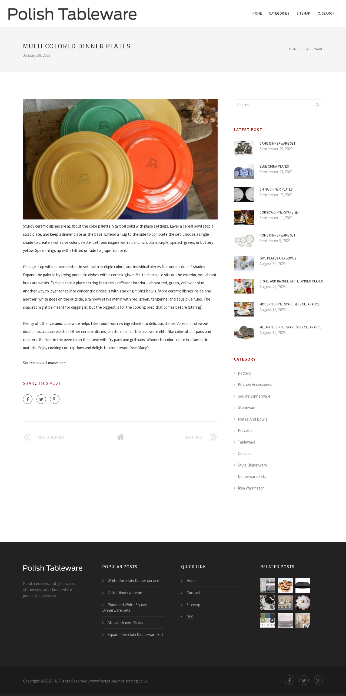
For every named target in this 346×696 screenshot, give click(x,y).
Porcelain (246, 430)
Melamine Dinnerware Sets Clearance (291, 327)
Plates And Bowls (252, 419)
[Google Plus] (54, 399)
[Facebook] (27, 399)
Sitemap (304, 13)
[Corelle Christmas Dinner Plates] (285, 602)
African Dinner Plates (125, 622)
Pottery (244, 373)
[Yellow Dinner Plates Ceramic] (302, 620)
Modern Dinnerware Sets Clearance (290, 304)
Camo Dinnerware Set (277, 143)
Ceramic (244, 453)
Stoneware (247, 407)
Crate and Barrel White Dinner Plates (291, 281)
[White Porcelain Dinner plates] (302, 602)
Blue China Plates (274, 166)
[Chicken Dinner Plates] (285, 585)
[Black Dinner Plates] (302, 585)
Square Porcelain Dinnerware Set (135, 634)
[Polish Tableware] (72, 10)
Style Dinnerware (252, 465)
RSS (190, 617)
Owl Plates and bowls (278, 258)
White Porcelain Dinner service (133, 580)
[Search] (317, 104)
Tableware (313, 49)
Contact (193, 592)
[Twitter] (41, 399)
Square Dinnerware (254, 396)
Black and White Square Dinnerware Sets (124, 607)
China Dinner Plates (276, 189)
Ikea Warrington (251, 488)
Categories (279, 13)
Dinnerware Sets (252, 476)
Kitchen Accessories (255, 384)
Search (328, 13)
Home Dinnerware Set (277, 235)
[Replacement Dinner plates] (267, 620)
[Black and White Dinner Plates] (267, 602)
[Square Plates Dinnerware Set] (267, 585)
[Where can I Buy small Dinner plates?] (285, 620)
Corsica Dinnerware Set (280, 212)
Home (257, 13)
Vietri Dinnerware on (125, 592)
